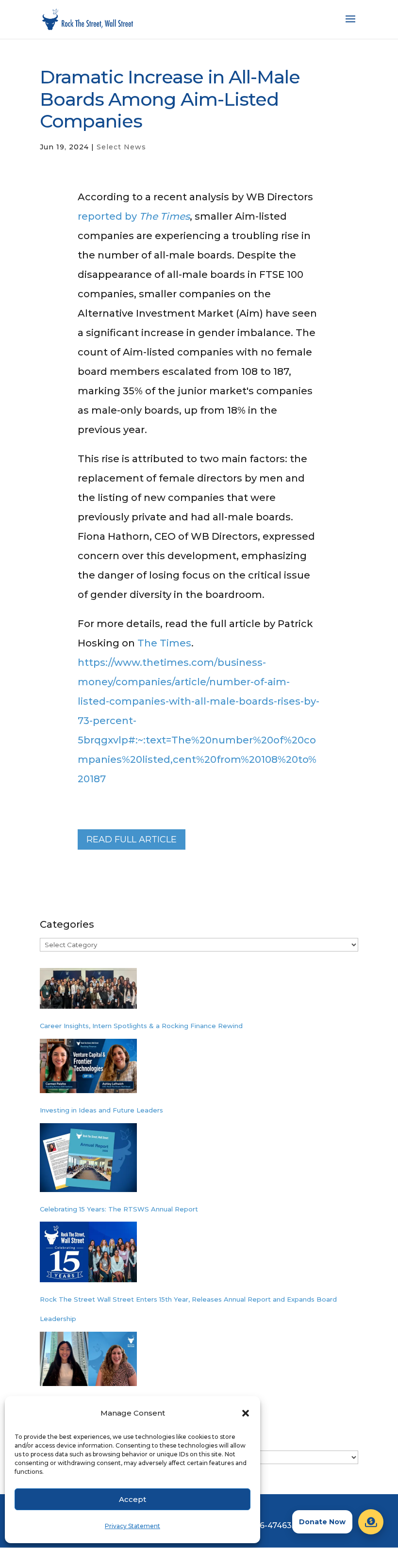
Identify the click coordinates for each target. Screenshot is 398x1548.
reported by (134, 216)
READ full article (131, 839)
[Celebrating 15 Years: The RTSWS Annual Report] (88, 1161)
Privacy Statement (132, 1526)
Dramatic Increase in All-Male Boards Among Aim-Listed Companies (170, 98)
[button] (245, 1413)
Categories (67, 924)
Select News (121, 147)
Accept (132, 1499)
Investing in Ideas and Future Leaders (101, 1110)
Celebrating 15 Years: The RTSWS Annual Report (119, 1209)
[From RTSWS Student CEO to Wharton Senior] (88, 1363)
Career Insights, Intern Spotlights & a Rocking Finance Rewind (141, 1026)
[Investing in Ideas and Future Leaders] (88, 1070)
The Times (164, 643)
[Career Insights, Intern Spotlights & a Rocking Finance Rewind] (88, 992)
